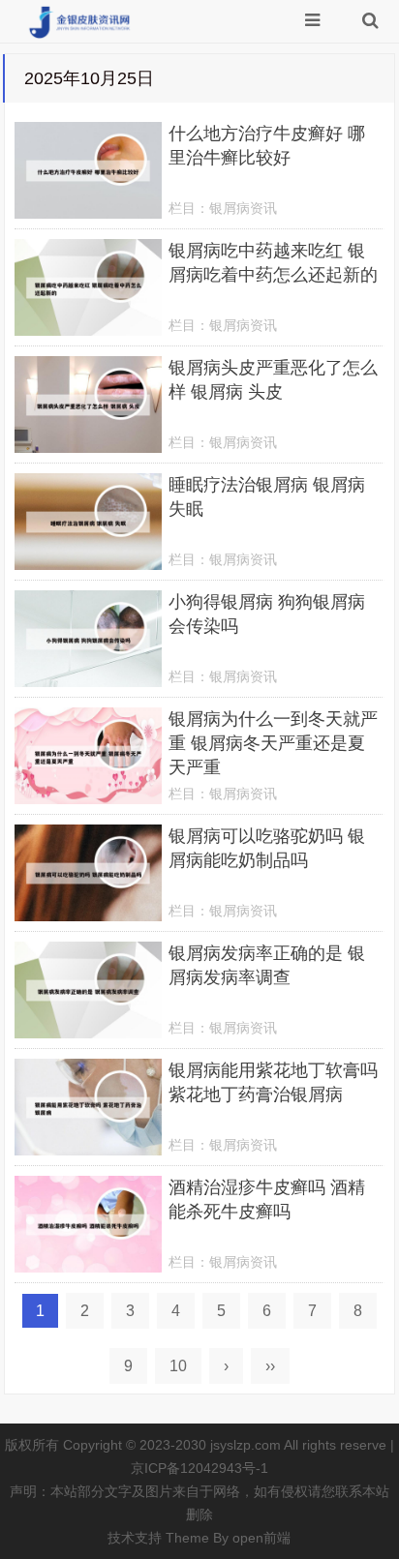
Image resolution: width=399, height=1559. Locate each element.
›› (270, 1366)
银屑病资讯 (243, 208)
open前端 (261, 1537)
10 (178, 1366)
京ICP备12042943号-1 (199, 1468)
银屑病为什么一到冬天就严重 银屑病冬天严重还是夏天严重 (273, 743)
